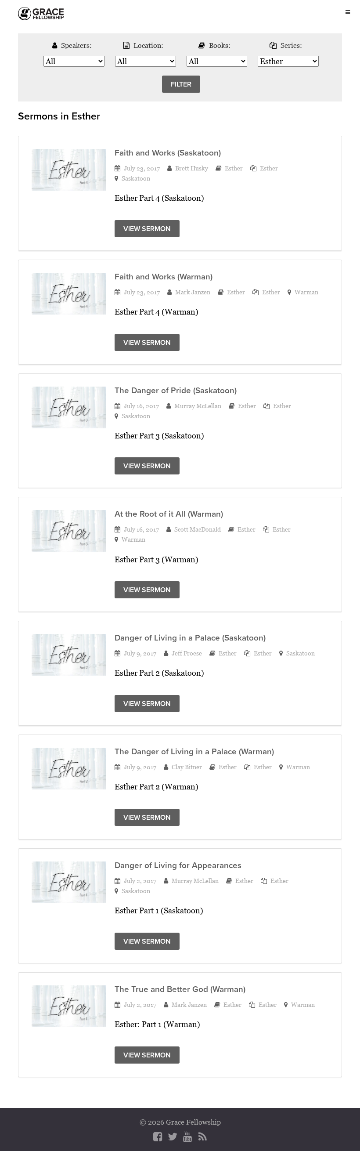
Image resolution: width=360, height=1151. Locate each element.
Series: (291, 45)
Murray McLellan (197, 405)
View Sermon (147, 229)
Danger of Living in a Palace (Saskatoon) (190, 637)
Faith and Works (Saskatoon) (168, 152)
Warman (306, 292)
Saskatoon (136, 178)
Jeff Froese (187, 653)
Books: (219, 45)
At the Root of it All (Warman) (169, 513)
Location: (148, 45)
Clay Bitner (187, 767)
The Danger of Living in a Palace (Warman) (194, 751)
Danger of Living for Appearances (178, 865)
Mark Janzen (192, 292)
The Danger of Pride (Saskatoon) (176, 390)
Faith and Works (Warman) (163, 276)
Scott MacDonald (197, 529)
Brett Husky (191, 168)
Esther (234, 168)
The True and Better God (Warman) (180, 989)
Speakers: (76, 45)
